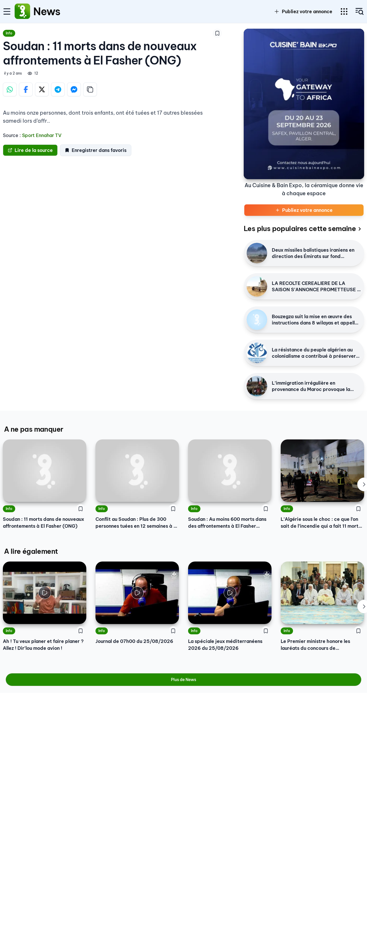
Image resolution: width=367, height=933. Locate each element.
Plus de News (183, 679)
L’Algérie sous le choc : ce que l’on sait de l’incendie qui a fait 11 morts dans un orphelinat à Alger (321, 522)
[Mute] (78, 615)
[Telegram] (58, 89)
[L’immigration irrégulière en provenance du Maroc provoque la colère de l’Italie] (257, 386)
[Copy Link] (90, 89)
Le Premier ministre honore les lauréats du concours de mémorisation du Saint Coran (315, 645)
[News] (22, 11)
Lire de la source (34, 150)
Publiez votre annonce (307, 11)
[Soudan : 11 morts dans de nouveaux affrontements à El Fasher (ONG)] (44, 470)
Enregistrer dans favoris (99, 150)
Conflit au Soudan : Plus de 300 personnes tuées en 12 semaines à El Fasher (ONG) (136, 522)
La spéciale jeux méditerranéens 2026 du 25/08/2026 (225, 644)
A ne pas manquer (33, 429)
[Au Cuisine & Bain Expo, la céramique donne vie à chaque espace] (304, 104)
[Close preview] (11, 615)
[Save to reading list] (217, 33)
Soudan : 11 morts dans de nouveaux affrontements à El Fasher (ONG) (43, 522)
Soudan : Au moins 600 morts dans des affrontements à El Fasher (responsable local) (227, 522)
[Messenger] (74, 89)
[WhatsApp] (10, 89)
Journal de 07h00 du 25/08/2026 (134, 641)
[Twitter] (42, 89)
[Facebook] (26, 89)
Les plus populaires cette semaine (300, 228)
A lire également (31, 551)
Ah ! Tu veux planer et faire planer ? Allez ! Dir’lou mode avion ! (43, 644)
